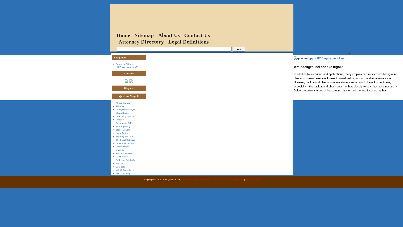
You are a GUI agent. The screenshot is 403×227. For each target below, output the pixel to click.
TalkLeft (119, 163)
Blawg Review (122, 113)
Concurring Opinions (126, 116)
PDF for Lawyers (124, 153)
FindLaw (120, 120)
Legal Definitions (188, 42)
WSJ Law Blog (123, 173)
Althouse (120, 106)
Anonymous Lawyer (125, 109)
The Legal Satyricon (125, 140)
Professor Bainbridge (126, 160)
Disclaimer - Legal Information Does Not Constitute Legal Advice (212, 179)
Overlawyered (122, 146)
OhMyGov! (121, 150)
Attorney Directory (141, 42)
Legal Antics (122, 133)
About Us (169, 35)
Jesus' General (123, 130)
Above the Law (123, 103)
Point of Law (122, 157)
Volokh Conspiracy (125, 170)
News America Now (125, 143)
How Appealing (123, 126)
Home (123, 35)
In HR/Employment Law (329, 58)
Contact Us (197, 35)
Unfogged (121, 167)
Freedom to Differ (124, 123)
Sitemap (144, 35)
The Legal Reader (124, 136)
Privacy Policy (252, 179)
